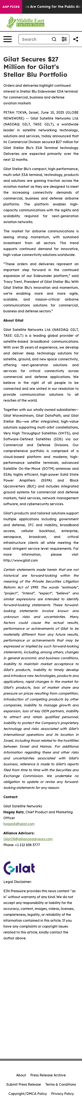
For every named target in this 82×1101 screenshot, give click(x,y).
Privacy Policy (62, 1094)
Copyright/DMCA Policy (27, 1094)
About (21, 1075)
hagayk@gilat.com (18, 824)
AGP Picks (11, 7)
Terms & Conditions (60, 1084)
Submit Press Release (23, 1084)
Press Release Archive (48, 1075)
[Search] (54, 39)
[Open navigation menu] (7, 39)
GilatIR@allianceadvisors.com (28, 839)
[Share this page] (76, 39)
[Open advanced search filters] (64, 39)
